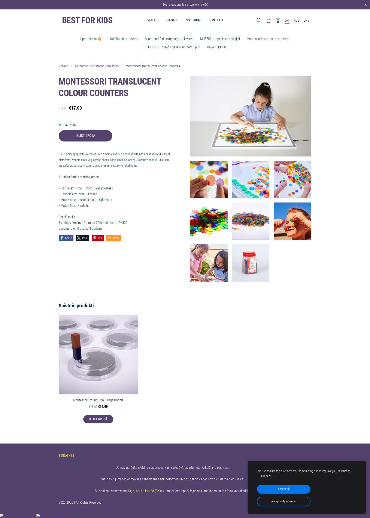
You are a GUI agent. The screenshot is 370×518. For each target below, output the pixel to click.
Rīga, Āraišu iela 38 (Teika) (146, 491)
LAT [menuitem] (287, 20)
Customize (265, 476)
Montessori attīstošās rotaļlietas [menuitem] (268, 39)
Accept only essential (283, 501)
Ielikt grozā (85, 136)
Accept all (283, 489)
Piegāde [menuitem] (172, 20)
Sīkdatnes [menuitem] (66, 456)
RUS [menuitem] (296, 20)
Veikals (63, 66)
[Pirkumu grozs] (268, 20)
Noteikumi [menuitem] (193, 20)
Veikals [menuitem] (153, 20)
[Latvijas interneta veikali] (18, 516)
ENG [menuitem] (307, 20)
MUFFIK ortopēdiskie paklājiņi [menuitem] (220, 39)
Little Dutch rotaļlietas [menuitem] (123, 39)
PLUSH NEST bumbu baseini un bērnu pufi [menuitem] (171, 47)
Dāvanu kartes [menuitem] (217, 47)
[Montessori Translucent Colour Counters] (209, 179)
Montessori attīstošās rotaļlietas (97, 66)
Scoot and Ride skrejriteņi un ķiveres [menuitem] (169, 39)
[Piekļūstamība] (278, 20)
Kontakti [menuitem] (216, 20)
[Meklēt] (259, 20)
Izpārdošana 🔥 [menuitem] (91, 39)
